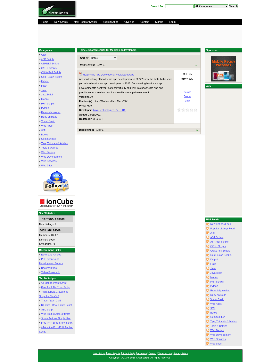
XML (43, 130)
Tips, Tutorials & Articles (54, 143)
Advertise (142, 353)
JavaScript (47, 94)
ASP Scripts (47, 59)
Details (187, 92)
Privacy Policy (181, 353)
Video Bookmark (50, 272)
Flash (44, 85)
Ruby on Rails (49, 116)
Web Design (48, 152)
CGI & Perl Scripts (51, 72)
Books (44, 134)
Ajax (43, 54)
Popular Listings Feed (222, 228)
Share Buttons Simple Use (56, 318)
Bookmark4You (49, 268)
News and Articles (51, 254)
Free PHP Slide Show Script (56, 322)
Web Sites (46, 165)
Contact (152, 353)
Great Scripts (142, 357)
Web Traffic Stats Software (55, 314)
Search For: (158, 6)
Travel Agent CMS (51, 300)
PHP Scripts (48, 103)
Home (82, 50)
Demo (187, 96)
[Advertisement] (137, 36)
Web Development (51, 156)
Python (45, 107)
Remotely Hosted (50, 112)
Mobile (45, 99)
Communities (48, 138)
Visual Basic (48, 121)
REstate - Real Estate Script (56, 305)
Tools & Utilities (49, 147)
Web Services (49, 161)
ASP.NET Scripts (50, 63)
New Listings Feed (220, 224)
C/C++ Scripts (49, 68)
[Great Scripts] (57, 17)
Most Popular (114, 353)
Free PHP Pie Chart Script (55, 287)
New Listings (99, 353)
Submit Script (128, 353)
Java (44, 90)
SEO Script (47, 309)
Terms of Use (165, 353)
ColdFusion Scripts (51, 77)
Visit (187, 101)
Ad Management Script (53, 283)
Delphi (45, 81)
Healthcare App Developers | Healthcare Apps (108, 74)
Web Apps (46, 125)
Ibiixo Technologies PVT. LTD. (109, 110)
